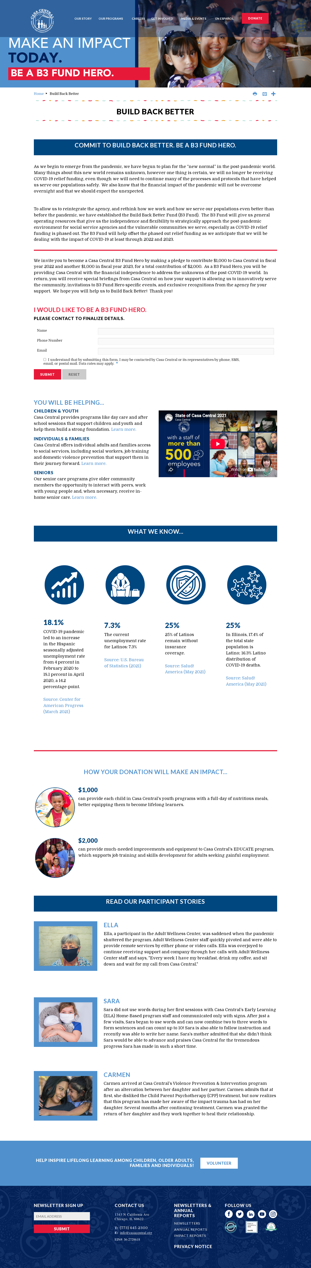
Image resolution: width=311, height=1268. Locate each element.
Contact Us (129, 1205)
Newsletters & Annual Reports (193, 1210)
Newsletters (187, 1223)
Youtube (262, 1214)
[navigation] (155, 18)
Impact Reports (190, 1235)
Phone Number (49, 340)
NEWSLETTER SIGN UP (58, 1205)
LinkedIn (251, 1214)
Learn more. (123, 429)
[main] (155, 617)
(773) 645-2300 (134, 1228)
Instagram (273, 1214)
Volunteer (219, 1163)
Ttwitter (240, 1214)
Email (42, 350)
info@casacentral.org (136, 1232)
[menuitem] (84, 18)
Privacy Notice (193, 1246)
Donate (255, 18)
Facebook (229, 1214)
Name (42, 331)
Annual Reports (190, 1229)
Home (39, 94)
